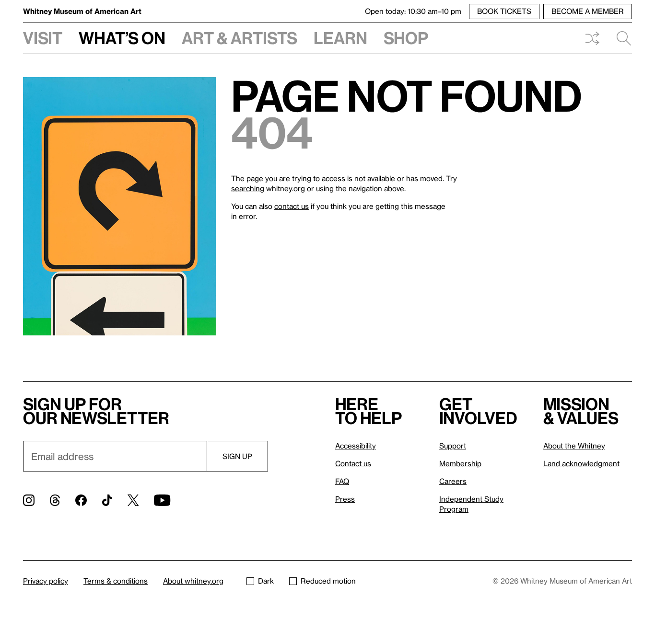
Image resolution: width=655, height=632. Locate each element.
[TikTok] (107, 500)
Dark (266, 580)
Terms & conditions (115, 580)
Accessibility (355, 445)
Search (620, 38)
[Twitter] (133, 500)
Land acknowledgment (581, 463)
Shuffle (592, 38)
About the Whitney (574, 445)
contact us (291, 206)
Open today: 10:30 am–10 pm (413, 11)
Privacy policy (45, 580)
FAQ (342, 481)
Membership (460, 463)
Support (452, 445)
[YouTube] (162, 500)
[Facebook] (81, 500)
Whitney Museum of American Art (82, 11)
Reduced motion (328, 580)
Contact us (353, 463)
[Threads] (55, 500)
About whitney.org (193, 580)
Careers (453, 481)
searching (247, 188)
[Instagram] (28, 500)
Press (345, 498)
